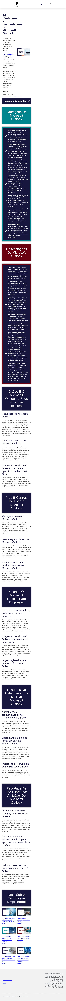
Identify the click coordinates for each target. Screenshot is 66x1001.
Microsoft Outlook (9, 54)
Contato (4, 983)
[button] (41, 4)
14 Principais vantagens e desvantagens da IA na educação (24, 938)
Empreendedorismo (6, 95)
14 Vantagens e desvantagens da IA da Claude (23, 920)
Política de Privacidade (7, 980)
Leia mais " (4, 923)
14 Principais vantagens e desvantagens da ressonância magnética (8, 920)
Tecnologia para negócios (16, 95)
